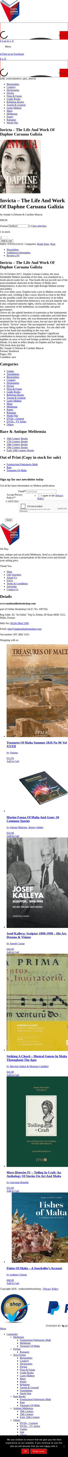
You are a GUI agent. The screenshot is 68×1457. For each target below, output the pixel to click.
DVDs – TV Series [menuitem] (30, 1426)
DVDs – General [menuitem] (29, 1423)
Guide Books (13, 99)
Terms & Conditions (17, 583)
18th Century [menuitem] (27, 1411)
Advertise (12, 586)
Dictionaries (13, 90)
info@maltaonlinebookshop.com (24, 628)
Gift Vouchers (14, 574)
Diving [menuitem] (23, 1366)
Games (10, 371)
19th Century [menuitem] (27, 1414)
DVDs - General (15, 418)
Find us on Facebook (12, 54)
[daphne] (20, 192)
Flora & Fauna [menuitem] (27, 1369)
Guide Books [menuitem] (27, 1372)
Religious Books (15, 102)
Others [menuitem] (16, 1420)
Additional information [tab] (18, 252)
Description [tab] (13, 249)
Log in (4, 41)
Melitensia (12, 113)
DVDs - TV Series (16, 421)
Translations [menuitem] (26, 1390)
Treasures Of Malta (17, 470)
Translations (13, 374)
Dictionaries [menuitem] (26, 1363)
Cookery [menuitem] (24, 1360)
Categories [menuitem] (12, 1334)
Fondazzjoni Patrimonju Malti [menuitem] (35, 1340)
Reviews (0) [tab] (13, 255)
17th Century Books (17, 441)
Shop (9, 571)
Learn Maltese (14, 107)
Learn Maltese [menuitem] (27, 1375)
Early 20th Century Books (20, 450)
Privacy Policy (51, 1288)
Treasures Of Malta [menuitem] (30, 1346)
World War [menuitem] (25, 1393)
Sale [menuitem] (22, 1432)
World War (12, 122)
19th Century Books (17, 447)
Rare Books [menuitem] (19, 1396)
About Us (12, 577)
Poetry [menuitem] (23, 1381)
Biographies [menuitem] (26, 1357)
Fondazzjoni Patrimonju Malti (22, 464)
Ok (25, 1451)
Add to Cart (13, 761)
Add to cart (6, 241)
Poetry (10, 116)
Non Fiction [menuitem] (19, 1354)
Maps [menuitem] (23, 1378)
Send (8, 520)
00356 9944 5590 (19, 623)
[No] (64, 1446)
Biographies (13, 84)
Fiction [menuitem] (16, 1349)
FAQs (10, 580)
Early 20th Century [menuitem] (30, 1417)
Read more (38, 1451)
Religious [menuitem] (25, 1384)
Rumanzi (11, 119)
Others (10, 424)
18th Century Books (17, 444)
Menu (8, 46)
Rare (52, 244)
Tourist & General (16, 105)
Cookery (11, 87)
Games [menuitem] (23, 1429)
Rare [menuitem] (22, 1402)
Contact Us (12, 589)
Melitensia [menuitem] (18, 1337)
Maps (9, 110)
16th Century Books (17, 438)
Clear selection (38, 225)
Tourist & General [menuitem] (29, 1387)
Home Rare (43, 244)
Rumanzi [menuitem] (24, 1352)
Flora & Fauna (14, 96)
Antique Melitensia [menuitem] (23, 1408)
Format (4, 226)
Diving (10, 93)
